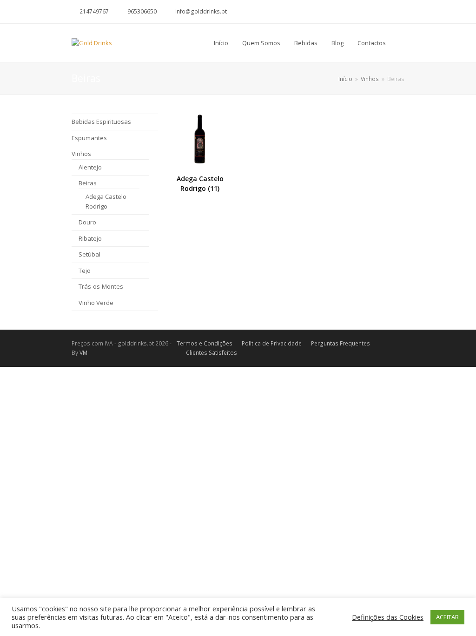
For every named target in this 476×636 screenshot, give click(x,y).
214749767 (94, 11)
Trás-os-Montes (101, 286)
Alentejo (90, 167)
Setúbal (89, 254)
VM (83, 353)
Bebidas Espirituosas (101, 121)
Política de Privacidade (272, 343)
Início (345, 78)
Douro (87, 222)
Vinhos (81, 153)
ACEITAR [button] (447, 617)
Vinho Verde (96, 302)
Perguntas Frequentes (340, 343)
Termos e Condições (204, 343)
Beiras (88, 183)
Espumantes (89, 138)
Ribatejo (90, 238)
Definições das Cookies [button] (387, 617)
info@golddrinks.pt (201, 11)
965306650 (142, 11)
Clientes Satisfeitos (211, 353)
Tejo (85, 270)
